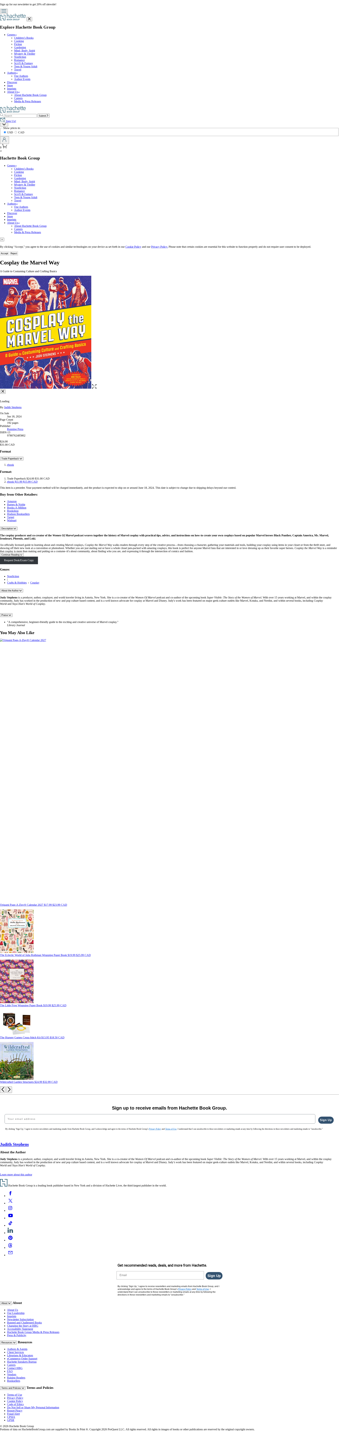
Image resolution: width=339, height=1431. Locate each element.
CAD (21, 132)
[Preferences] (4, 124)
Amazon (12, 501)
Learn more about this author (16, 1174)
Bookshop (13, 510)
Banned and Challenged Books (24, 1322)
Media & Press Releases (27, 101)
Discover (12, 82)
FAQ (10, 1371)
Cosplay (34, 582)
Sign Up (326, 1120)
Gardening (20, 47)
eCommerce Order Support (22, 1358)
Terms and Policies (11, 1388)
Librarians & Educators (20, 1355)
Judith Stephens (13, 407)
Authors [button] (11, 72)
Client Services (15, 1352)
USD (10, 132)
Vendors (11, 1374)
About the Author (10, 590)
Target (10, 517)
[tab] (169, 239)
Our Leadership (16, 1313)
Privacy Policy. (159, 246)
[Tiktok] (10, 1225)
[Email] (10, 1255)
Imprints (11, 88)
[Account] (4, 140)
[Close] (3, 391)
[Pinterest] (10, 1240)
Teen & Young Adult (25, 66)
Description (7, 528)
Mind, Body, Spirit (24, 50)
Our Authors (21, 75)
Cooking (19, 41)
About (4, 1303)
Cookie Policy (133, 246)
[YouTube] (10, 1217)
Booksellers (13, 1380)
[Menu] (4, 11)
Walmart (11, 520)
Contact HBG (15, 1368)
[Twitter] (10, 1203)
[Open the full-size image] (94, 387)
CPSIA (11, 1416)
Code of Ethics (15, 1404)
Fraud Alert (13, 1413)
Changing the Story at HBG (22, 1325)
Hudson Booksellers (18, 514)
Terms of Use (14, 1394)
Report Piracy (14, 1410)
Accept (4, 253)
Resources (7, 1342)
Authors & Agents (17, 1349)
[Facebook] (10, 1195)
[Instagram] (10, 1210)
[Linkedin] (10, 1232)
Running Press (15, 429)
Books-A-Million (16, 507)
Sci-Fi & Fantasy (23, 63)
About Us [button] (12, 91)
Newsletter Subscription (20, 1319)
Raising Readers (16, 1377)
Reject (14, 253)
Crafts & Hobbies (17, 582)
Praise (5, 615)
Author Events (22, 79)
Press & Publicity (16, 1335)
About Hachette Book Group (30, 95)
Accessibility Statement (20, 1328)
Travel (17, 69)
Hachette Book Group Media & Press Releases (33, 1332)
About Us (12, 1309)
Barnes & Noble (16, 504)
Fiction (18, 44)
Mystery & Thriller (24, 53)
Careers (18, 98)
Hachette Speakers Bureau (22, 1361)
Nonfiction (20, 56)
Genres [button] (11, 34)
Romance (19, 60)
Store (10, 85)
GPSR (10, 1420)
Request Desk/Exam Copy (19, 560)
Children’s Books (24, 37)
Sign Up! (10, 121)
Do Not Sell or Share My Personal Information (33, 1407)
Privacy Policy (15, 1397)
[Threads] (10, 1247)
